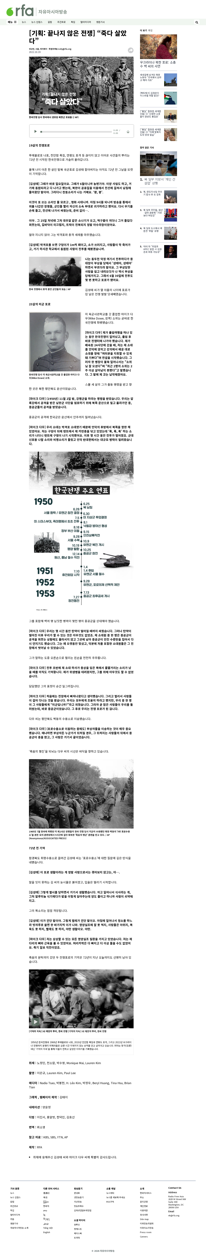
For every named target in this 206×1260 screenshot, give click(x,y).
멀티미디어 (85, 22)
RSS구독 (110, 1201)
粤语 (45, 1197)
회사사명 (144, 1214)
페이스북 (78, 1233)
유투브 (77, 1224)
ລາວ (45, 1210)
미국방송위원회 (147, 1223)
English (46, 1232)
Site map (144, 1219)
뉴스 (24, 22)
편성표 (77, 1192)
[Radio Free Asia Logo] (36, 10)
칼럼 (50, 22)
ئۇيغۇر (46, 1223)
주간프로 (61, 22)
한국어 (46, 1206)
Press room (145, 1232)
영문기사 (100, 22)
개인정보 (144, 1206)
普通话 (46, 1192)
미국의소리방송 (147, 1227)
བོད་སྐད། (46, 1219)
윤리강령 (144, 1201)
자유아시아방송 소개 (19, 1227)
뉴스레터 (110, 1192)
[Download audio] (128, 131)
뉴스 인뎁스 (36, 22)
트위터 (77, 1237)
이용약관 (144, 1210)
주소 (142, 1197)
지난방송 (78, 1201)
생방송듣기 (79, 1197)
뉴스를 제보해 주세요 (115, 1197)
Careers (144, 1236)
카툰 (12, 1219)
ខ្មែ (44, 1214)
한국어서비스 (146, 1192)
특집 (73, 22)
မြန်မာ (46, 1201)
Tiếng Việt (48, 1227)
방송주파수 (79, 1206)
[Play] (36, 132)
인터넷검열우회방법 (82, 1210)
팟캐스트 (78, 1228)
